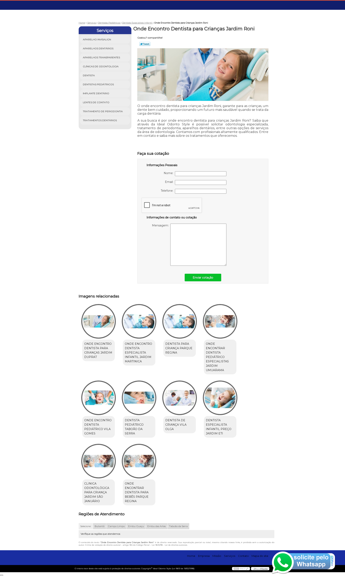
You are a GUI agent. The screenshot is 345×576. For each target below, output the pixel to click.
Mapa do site (260, 555)
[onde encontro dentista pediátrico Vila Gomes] (98, 398)
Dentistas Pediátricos (98, 84)
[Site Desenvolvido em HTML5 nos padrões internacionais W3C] (241, 568)
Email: (170, 182)
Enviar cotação (203, 277)
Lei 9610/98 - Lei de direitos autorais (169, 545)
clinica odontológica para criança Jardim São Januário (96, 492)
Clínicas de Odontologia (101, 66)
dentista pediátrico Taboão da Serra (134, 426)
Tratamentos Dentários (100, 120)
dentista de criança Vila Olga (175, 424)
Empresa (204, 555)
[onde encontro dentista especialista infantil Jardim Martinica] (139, 321)
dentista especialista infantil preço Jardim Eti (218, 426)
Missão (216, 555)
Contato (243, 555)
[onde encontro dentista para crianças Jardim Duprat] (98, 321)
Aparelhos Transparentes (101, 57)
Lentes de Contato (96, 102)
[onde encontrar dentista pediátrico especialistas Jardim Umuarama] (220, 321)
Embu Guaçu (136, 526)
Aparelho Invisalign (97, 39)
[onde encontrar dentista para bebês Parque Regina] (139, 461)
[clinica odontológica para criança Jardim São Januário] (98, 461)
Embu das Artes (156, 526)
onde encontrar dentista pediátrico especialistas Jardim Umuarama (217, 357)
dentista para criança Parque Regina (178, 348)
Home (191, 555)
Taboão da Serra (178, 526)
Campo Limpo (116, 526)
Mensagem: (161, 225)
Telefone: (168, 190)
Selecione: (85, 526)
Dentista (89, 75)
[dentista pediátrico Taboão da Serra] (139, 398)
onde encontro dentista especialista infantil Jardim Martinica (138, 352)
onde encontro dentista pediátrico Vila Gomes (98, 426)
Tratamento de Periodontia (103, 111)
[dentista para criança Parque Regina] (179, 321)
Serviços (105, 30)
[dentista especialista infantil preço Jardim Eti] (220, 398)
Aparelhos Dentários (98, 48)
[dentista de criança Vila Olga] (179, 398)
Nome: (169, 173)
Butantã (99, 526)
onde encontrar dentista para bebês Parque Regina (137, 492)
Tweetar (144, 44)
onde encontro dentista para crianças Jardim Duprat (98, 350)
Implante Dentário (96, 93)
